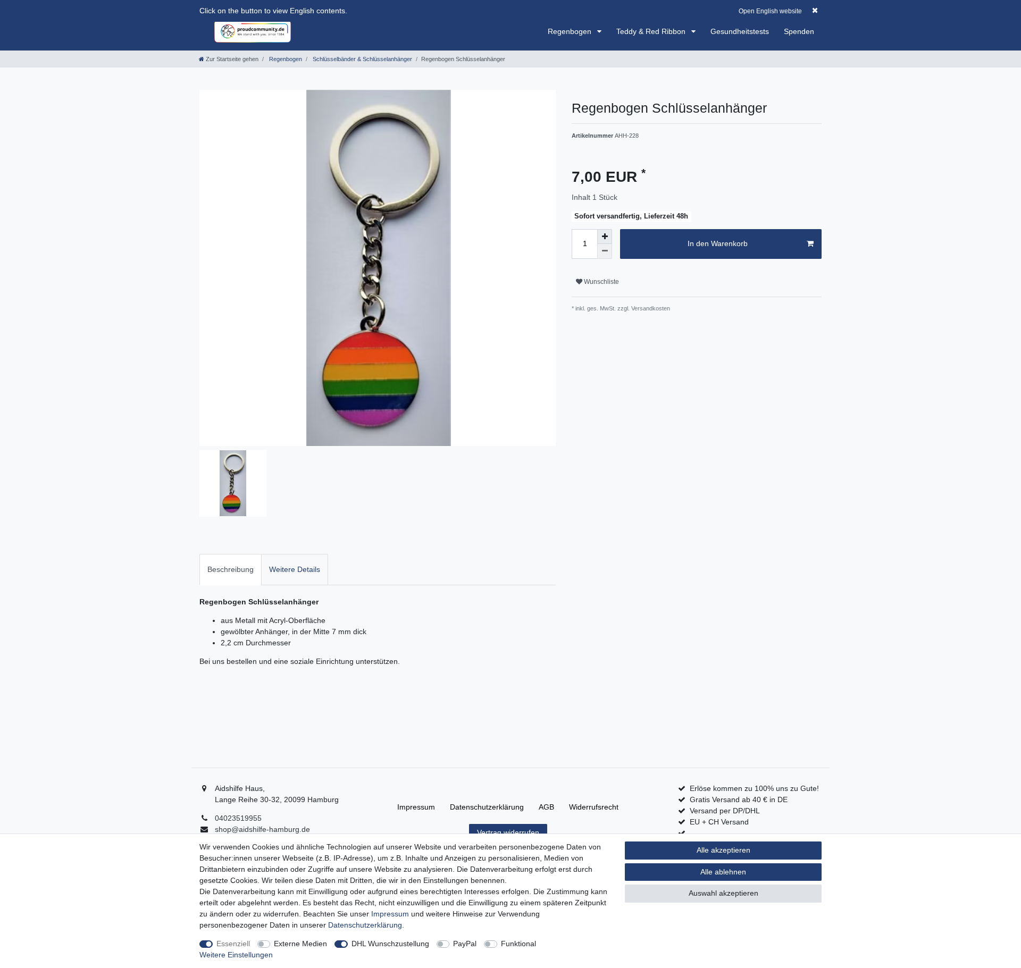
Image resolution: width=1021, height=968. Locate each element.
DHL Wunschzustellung (390, 943)
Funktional (518, 943)
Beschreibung (230, 569)
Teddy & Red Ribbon (652, 31)
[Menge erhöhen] (604, 236)
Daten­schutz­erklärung (487, 807)
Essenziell (233, 943)
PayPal (464, 943)
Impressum (416, 807)
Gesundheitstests (739, 31)
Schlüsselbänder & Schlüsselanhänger (361, 59)
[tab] (230, 569)
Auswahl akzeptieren (723, 893)
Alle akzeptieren (723, 850)
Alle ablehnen (723, 872)
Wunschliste (600, 281)
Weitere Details (294, 569)
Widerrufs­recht (593, 807)
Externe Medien (300, 943)
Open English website (770, 11)
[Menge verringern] (604, 251)
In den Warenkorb (718, 243)
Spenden (799, 31)
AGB (546, 807)
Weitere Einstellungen (236, 954)
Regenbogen (570, 31)
